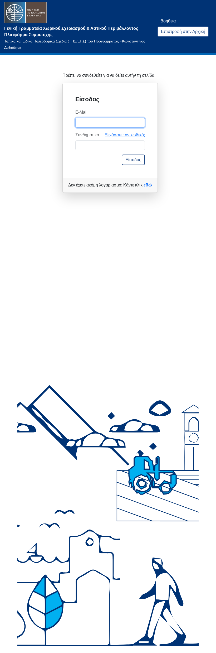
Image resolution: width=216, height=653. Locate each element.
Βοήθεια (168, 21)
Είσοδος (133, 159)
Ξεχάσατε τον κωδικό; (125, 135)
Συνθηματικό (87, 135)
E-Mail (81, 112)
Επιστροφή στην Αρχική (183, 31)
